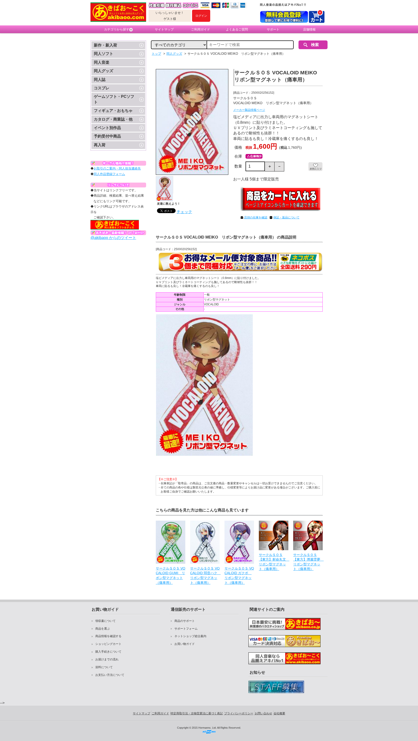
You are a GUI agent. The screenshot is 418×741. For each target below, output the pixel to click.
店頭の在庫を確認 (255, 217)
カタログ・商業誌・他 (113, 119)
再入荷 (99, 145)
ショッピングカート (108, 644)
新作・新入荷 (105, 45)
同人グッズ (103, 71)
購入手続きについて (108, 651)
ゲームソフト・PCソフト (114, 99)
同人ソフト (103, 54)
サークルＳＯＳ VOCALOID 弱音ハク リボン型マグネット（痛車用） (205, 575)
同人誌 (99, 79)
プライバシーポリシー (238, 713)
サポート (273, 29)
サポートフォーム (186, 628)
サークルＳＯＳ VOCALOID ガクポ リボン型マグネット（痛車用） (239, 575)
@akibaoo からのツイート (113, 238)
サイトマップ (164, 29)
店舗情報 (309, 29)
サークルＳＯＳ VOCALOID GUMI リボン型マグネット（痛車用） (170, 575)
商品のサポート (184, 621)
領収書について (105, 621)
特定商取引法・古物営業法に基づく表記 (197, 713)
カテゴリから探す (116, 29)
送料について (104, 667)
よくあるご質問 (237, 29)
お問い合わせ (263, 713)
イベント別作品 (107, 128)
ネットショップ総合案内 (190, 636)
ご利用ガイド (200, 29)
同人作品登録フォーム (109, 174)
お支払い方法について (109, 675)
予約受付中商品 (107, 136)
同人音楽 (101, 62)
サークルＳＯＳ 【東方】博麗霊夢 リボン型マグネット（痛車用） (308, 562)
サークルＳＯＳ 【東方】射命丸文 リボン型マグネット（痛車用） (273, 562)
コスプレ (101, 88)
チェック (184, 212)
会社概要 (279, 713)
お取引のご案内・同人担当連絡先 (117, 168)
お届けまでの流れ (107, 659)
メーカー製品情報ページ (249, 110)
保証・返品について (286, 217)
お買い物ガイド (184, 644)
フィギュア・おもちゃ (113, 110)
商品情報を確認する (108, 636)
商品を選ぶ (102, 628)
